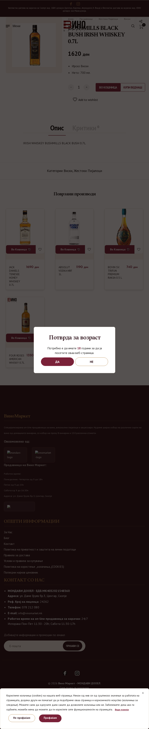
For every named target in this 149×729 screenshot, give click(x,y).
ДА (57, 362)
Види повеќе (122, 709)
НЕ (91, 362)
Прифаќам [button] (50, 718)
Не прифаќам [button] (21, 718)
